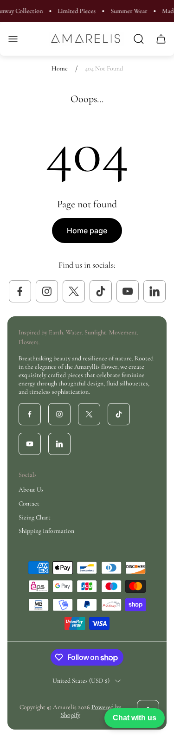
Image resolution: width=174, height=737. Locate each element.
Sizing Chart (35, 517)
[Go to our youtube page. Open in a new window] (127, 291)
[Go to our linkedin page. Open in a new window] (154, 291)
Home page (87, 230)
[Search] (139, 39)
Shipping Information (46, 531)
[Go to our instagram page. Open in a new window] (47, 291)
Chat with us (134, 718)
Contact (29, 503)
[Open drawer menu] (13, 39)
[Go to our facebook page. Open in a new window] (20, 291)
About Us (31, 489)
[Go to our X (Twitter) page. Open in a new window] (74, 291)
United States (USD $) (81, 681)
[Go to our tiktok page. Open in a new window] (101, 291)
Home (60, 68)
